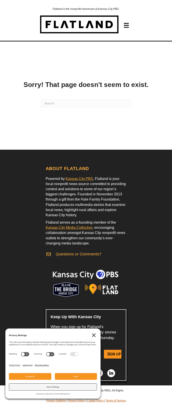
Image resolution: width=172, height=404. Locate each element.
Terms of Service (116, 400)
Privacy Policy (76, 400)
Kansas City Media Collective (69, 227)
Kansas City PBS (79, 179)
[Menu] (126, 25)
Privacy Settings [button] (56, 400)
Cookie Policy (95, 400)
